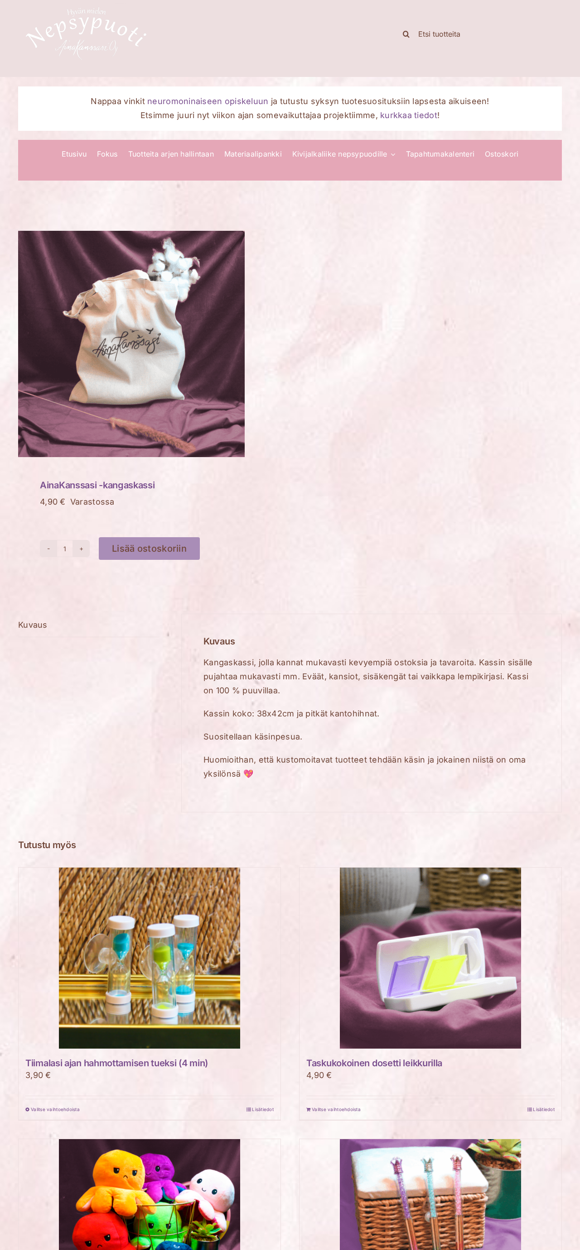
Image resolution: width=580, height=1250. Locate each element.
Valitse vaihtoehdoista (55, 1109)
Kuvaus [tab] (33, 625)
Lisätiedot (263, 1109)
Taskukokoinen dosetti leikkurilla (374, 1063)
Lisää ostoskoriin (149, 548)
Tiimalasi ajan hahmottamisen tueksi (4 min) (116, 1063)
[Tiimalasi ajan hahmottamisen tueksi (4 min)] (149, 958)
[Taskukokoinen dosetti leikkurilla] (430, 958)
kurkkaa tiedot (408, 115)
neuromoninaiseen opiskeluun (207, 101)
